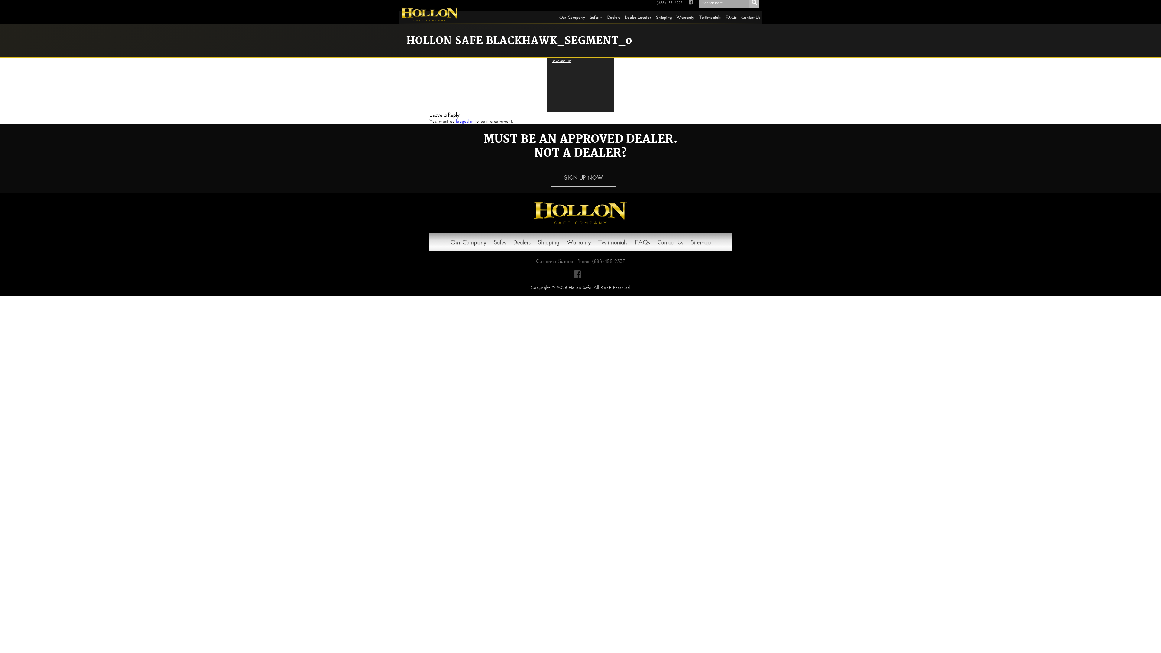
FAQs (731, 17)
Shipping (664, 17)
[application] (580, 85)
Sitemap (701, 242)
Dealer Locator (638, 17)
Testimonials (710, 17)
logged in (464, 121)
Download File (561, 61)
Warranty (685, 17)
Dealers (613, 17)
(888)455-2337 (669, 2)
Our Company (572, 17)
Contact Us (750, 17)
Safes (594, 17)
